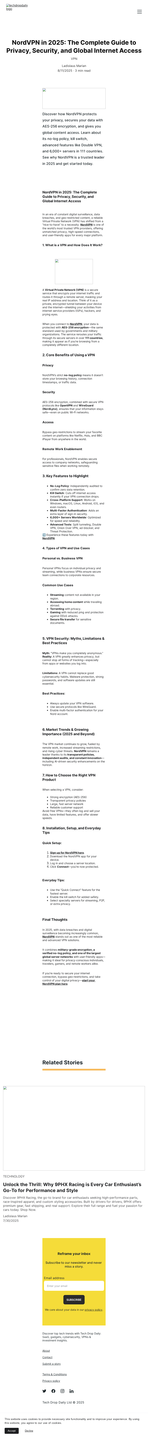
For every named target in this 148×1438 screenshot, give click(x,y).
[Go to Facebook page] (55, 1391)
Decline (29, 1430)
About (46, 1350)
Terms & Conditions (54, 1374)
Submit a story (51, 1363)
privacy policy (93, 1309)
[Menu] (139, 11)
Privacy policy (51, 1380)
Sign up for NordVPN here (67, 852)
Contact (47, 1357)
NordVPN (86, 224)
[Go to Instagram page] (64, 1391)
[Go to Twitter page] (46, 1391)
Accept (12, 1430)
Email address (54, 1278)
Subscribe (74, 1299)
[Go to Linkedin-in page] (71, 1391)
